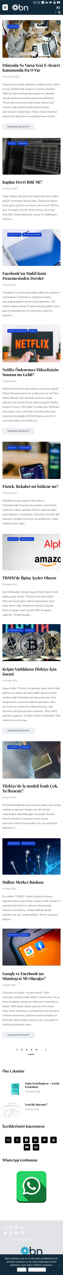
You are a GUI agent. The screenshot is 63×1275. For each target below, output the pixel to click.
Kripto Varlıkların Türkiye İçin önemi (29, 671)
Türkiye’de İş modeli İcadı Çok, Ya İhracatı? (30, 788)
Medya (33, 331)
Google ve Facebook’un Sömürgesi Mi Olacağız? (24, 976)
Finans (12, 143)
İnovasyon (25, 447)
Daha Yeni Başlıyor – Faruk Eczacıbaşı (42, 1085)
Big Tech (13, 539)
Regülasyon (27, 539)
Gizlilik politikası (37, 1269)
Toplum (29, 630)
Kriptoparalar (15, 630)
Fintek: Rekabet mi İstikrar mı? (30, 486)
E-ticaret (13, 26)
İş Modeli (13, 747)
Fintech (12, 447)
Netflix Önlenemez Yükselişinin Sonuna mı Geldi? (30, 372)
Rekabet (23, 143)
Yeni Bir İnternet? (36, 1104)
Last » (31, 1054)
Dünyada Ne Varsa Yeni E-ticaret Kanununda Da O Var (31, 67)
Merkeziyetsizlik (32, 234)
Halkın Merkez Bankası (23, 882)
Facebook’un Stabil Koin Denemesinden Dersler (24, 276)
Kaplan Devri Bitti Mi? (22, 182)
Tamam (21, 1269)
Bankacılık (14, 843)
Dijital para (14, 234)
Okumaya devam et (18, 126)
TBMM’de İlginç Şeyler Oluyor (29, 577)
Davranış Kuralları (24, 1239)
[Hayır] (59, 1264)
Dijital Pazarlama (17, 331)
